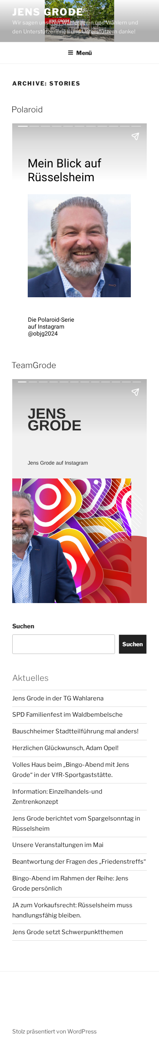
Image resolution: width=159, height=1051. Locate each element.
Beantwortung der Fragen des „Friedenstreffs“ (79, 861)
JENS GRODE (48, 12)
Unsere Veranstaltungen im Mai (58, 845)
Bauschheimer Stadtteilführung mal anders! (75, 731)
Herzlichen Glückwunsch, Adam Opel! (65, 748)
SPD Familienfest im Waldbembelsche (67, 714)
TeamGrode (33, 365)
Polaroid (27, 109)
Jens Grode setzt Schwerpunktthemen (67, 932)
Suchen (23, 626)
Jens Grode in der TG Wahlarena (58, 698)
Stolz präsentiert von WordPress (54, 1031)
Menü (84, 52)
